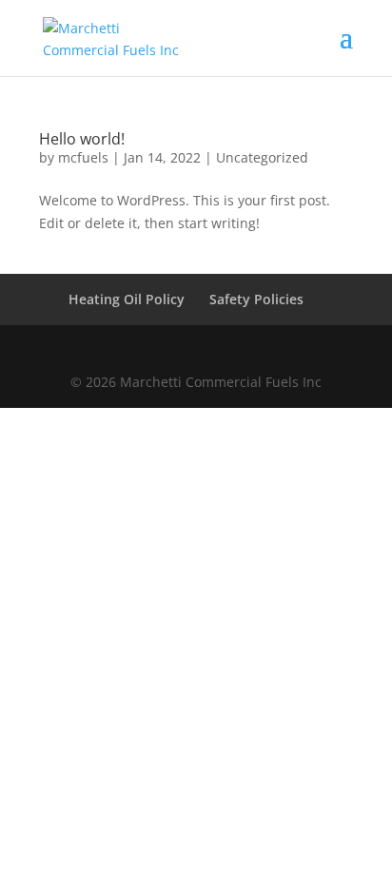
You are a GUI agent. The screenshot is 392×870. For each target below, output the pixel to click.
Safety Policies (256, 299)
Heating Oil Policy (127, 299)
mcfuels (83, 157)
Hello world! (82, 138)
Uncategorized (262, 157)
